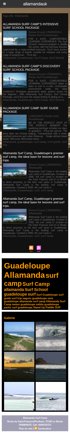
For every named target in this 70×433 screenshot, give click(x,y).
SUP (57, 307)
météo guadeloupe (47, 304)
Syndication (44, 428)
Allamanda (9, 57)
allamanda (14, 289)
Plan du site (25, 428)
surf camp (40, 141)
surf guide (54, 141)
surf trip (17, 298)
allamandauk (35, 3)
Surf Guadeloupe (47, 294)
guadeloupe (25, 141)
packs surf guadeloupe (18, 307)
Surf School (56, 57)
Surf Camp (41, 57)
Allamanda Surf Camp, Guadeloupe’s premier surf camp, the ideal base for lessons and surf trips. (33, 156)
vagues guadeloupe (34, 298)
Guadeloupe (25, 57)
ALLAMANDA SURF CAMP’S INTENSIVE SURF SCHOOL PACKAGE (31, 26)
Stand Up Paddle (43, 307)
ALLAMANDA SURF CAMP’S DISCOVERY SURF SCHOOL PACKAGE (31, 67)
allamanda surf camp (32, 301)
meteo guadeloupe (23, 304)
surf (36, 190)
